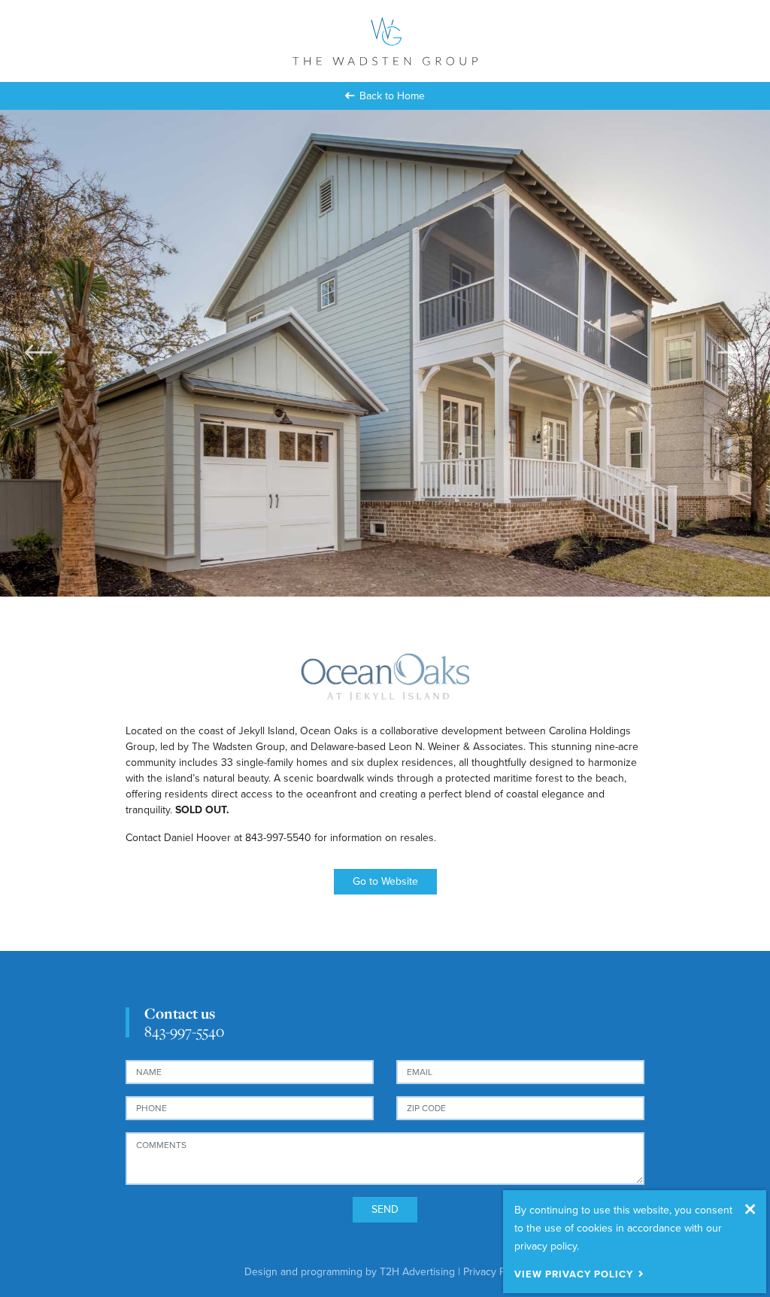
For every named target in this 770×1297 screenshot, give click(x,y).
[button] (38, 352)
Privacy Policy (494, 1271)
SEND (385, 1209)
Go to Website (385, 881)
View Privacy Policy (573, 1274)
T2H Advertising (417, 1271)
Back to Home (392, 96)
